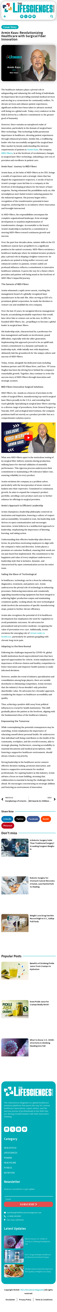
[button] (5, 16)
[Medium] (30, 16)
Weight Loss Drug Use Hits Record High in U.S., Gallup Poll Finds (42, 918)
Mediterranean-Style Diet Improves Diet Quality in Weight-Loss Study (39, 1270)
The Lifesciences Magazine (32, 1290)
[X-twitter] (26, 16)
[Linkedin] (21, 16)
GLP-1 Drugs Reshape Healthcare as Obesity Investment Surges (38, 1255)
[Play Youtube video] (28, 437)
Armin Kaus (32, 149)
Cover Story (10, 27)
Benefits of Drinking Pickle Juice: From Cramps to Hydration (42, 966)
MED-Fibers (7, 153)
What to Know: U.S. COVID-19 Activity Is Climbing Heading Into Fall (42, 1043)
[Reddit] (34, 16)
